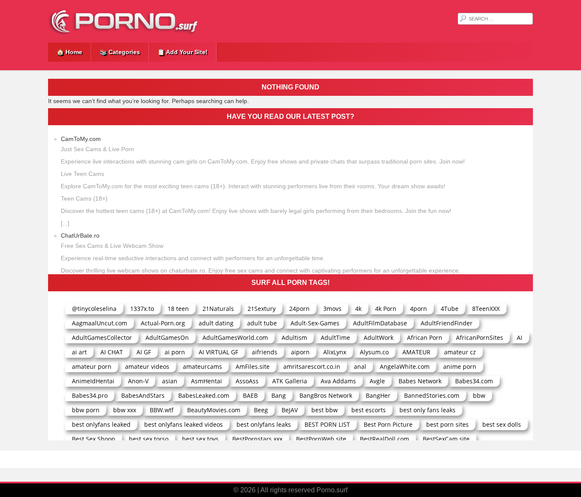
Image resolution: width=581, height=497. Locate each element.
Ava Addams (338, 381)
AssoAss (247, 381)
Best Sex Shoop (93, 439)
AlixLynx (334, 352)
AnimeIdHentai (93, 381)
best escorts (368, 410)
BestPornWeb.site (321, 439)
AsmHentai (206, 381)
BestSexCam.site (446, 439)
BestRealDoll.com (384, 439)
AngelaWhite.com (405, 366)
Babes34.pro (90, 395)
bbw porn (86, 410)
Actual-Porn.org (163, 323)
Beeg (261, 410)
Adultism (294, 337)
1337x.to (142, 309)
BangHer (378, 395)
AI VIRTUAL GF (218, 352)
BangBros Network (325, 395)
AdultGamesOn (167, 337)
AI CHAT (111, 352)
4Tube (450, 309)
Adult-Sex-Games (314, 323)
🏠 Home (69, 52)
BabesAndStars (143, 395)
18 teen (178, 309)
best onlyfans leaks (263, 424)
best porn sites (447, 424)
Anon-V (138, 381)
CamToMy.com (81, 138)
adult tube (262, 323)
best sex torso (148, 439)
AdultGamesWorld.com (235, 337)
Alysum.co (374, 352)
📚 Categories (120, 52)
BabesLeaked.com (203, 395)
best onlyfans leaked (101, 424)
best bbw (324, 410)
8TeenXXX (486, 309)
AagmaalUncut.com (99, 323)
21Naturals (218, 309)
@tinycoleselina (94, 309)
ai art (79, 352)
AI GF (144, 352)
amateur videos (147, 366)
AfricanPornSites (479, 337)
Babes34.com (474, 381)
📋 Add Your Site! (182, 52)
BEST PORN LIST (327, 424)
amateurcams (202, 366)
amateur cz (460, 352)
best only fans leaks (427, 410)
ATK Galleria (289, 381)
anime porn (459, 366)
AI (519, 337)
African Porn (424, 337)
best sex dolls (501, 424)
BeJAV (290, 410)
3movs (332, 309)
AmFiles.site (253, 366)
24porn (299, 309)
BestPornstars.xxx (257, 439)
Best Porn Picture (388, 424)
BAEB (250, 395)
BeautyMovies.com (213, 410)
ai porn (175, 352)
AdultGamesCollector (102, 337)
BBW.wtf (162, 410)
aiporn (300, 352)
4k (358, 309)
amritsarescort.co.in (311, 366)
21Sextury (262, 309)
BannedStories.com (431, 395)
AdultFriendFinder (447, 323)
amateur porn (91, 366)
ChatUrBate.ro (80, 235)
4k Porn (385, 309)
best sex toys (200, 439)
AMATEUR (416, 352)
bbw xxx (124, 410)
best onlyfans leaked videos (183, 424)
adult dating (216, 323)
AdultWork (378, 337)
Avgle (377, 381)
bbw (479, 395)
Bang (278, 395)
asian (169, 381)
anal (360, 366)
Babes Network (420, 381)
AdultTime (335, 337)
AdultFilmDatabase (380, 323)
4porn (418, 309)
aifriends (264, 352)
